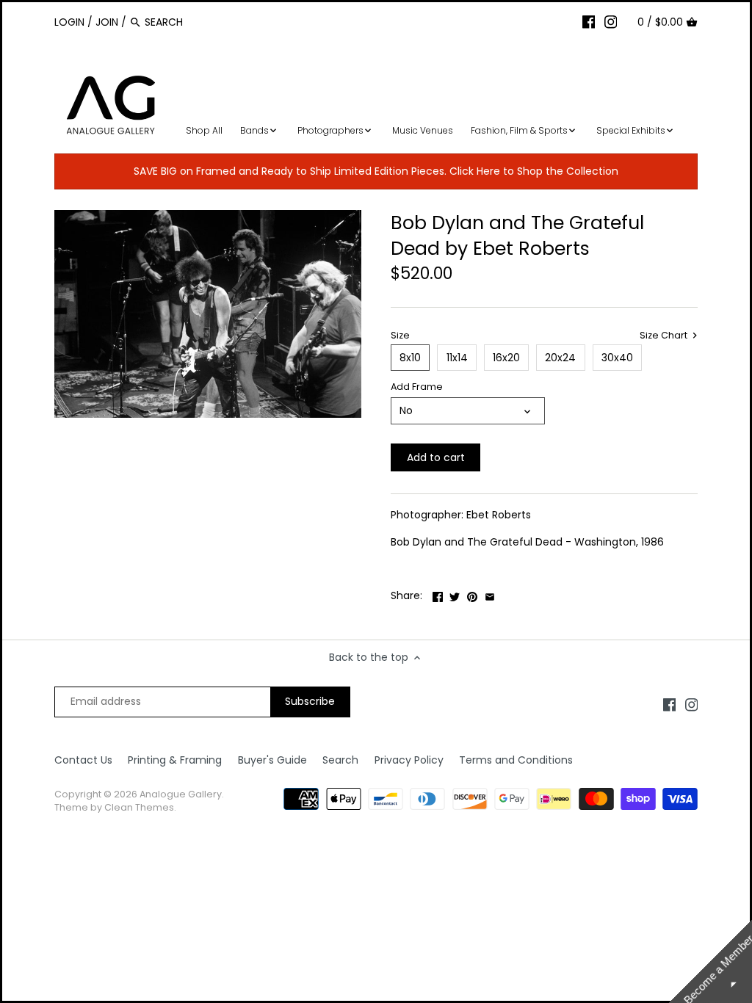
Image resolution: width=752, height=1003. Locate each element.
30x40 (617, 357)
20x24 (560, 357)
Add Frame (417, 386)
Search (340, 760)
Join (106, 22)
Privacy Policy (409, 760)
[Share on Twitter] (454, 594)
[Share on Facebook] (438, 594)
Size (400, 335)
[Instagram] (611, 21)
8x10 (410, 357)
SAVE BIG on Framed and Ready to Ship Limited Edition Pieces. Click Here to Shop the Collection (376, 171)
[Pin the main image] (472, 594)
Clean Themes (139, 807)
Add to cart (436, 457)
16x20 (506, 357)
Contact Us (83, 760)
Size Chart (665, 335)
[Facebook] (589, 21)
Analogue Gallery (181, 794)
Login (69, 22)
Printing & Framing (175, 760)
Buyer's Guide (272, 760)
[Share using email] (490, 594)
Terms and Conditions (516, 760)
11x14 (457, 357)
